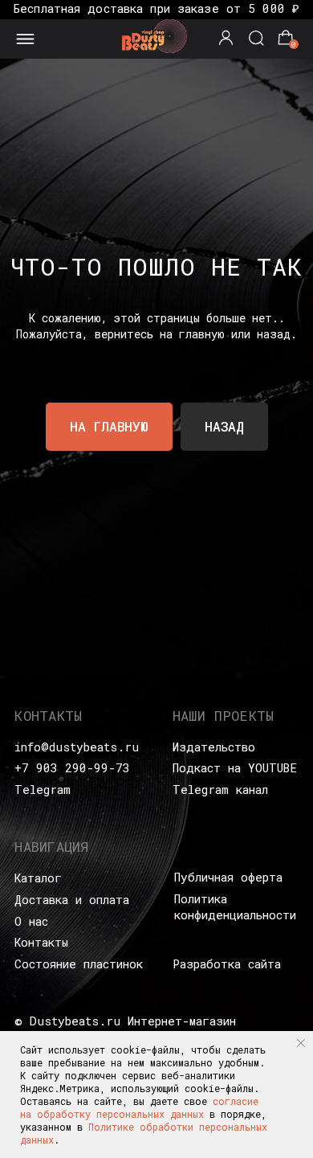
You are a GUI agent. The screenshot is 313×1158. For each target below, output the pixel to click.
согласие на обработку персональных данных (139, 1107)
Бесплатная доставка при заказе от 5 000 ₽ (156, 8)
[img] (156, 35)
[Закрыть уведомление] (301, 1043)
